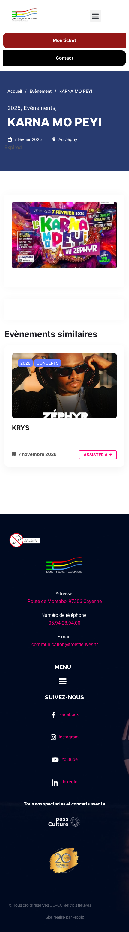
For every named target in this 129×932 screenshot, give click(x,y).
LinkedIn (68, 781)
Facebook (68, 714)
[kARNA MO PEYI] (64, 385)
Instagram (68, 736)
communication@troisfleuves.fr (65, 644)
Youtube (69, 759)
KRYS (20, 428)
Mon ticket (64, 40)
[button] (95, 16)
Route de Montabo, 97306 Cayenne (65, 601)
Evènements (40, 108)
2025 (15, 108)
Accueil (15, 91)
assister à (96, 454)
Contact (65, 58)
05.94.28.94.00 (64, 623)
